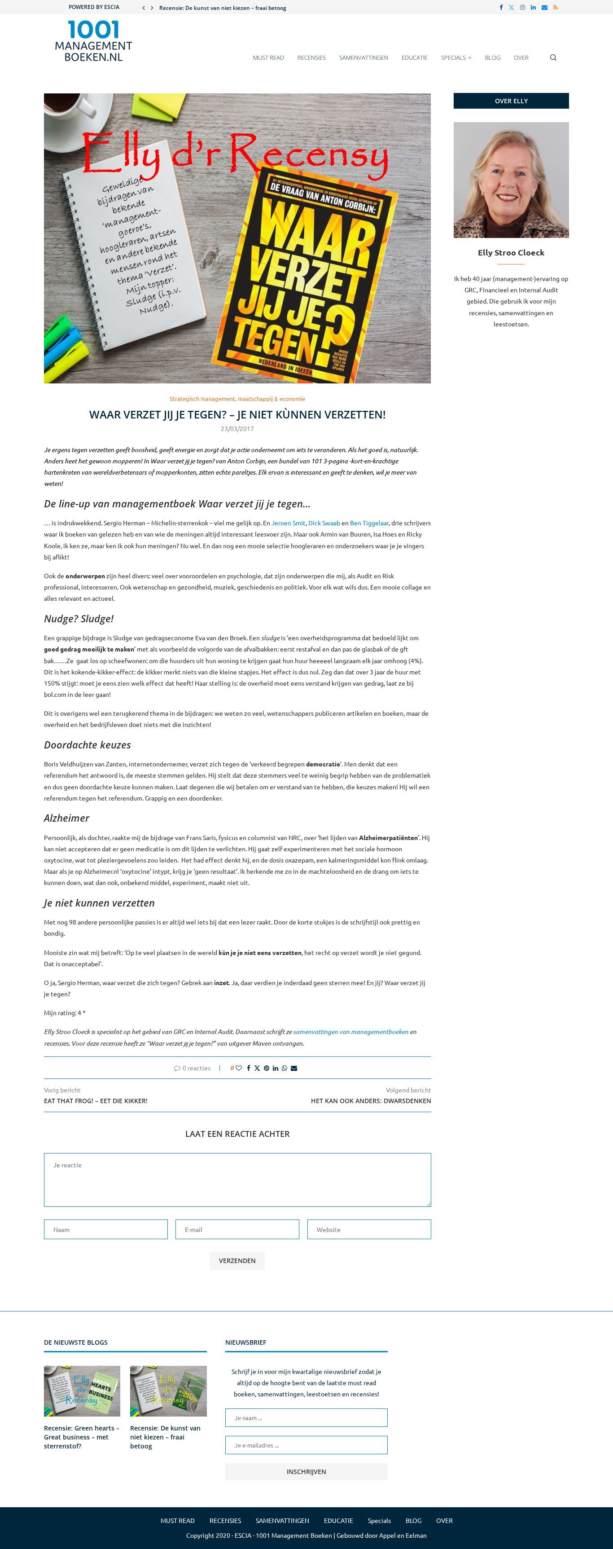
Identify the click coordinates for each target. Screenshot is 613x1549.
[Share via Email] (294, 1068)
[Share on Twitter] (257, 1068)
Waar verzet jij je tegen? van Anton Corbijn (207, 461)
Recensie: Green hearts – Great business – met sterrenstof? (81, 1437)
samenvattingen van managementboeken (350, 1031)
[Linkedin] (533, 7)
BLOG (492, 57)
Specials (453, 57)
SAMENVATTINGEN (363, 57)
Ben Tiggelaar (369, 523)
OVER (521, 57)
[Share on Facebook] (248, 1068)
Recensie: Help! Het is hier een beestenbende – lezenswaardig (239, 8)
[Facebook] (501, 7)
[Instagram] (522, 7)
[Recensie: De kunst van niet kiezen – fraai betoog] (168, 1391)
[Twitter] (511, 7)
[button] (143, 7)
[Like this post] (239, 1068)
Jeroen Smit (288, 523)
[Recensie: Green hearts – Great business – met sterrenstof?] (82, 1391)
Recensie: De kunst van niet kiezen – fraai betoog (165, 1437)
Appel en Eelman (403, 1535)
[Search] (553, 62)
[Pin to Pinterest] (266, 1068)
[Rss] (555, 7)
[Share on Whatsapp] (284, 1068)
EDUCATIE (415, 57)
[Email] (544, 7)
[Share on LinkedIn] (275, 1068)
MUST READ (268, 57)
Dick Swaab (324, 523)
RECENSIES (312, 57)
